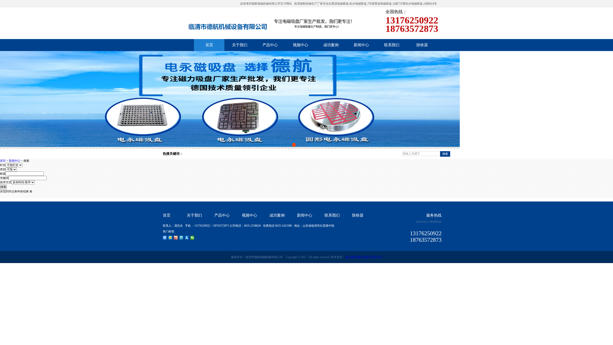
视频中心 (249, 215)
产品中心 (222, 215)
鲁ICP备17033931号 (370, 257)
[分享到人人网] (187, 238)
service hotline (429, 221)
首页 (3, 160)
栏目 (3, 165)
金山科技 (351, 257)
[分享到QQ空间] (170, 238)
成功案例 (277, 215)
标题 (3, 173)
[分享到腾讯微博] (181, 238)
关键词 (4, 178)
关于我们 (194, 215)
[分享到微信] (192, 238)
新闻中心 (14, 160)
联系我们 (332, 215)
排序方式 (5, 182)
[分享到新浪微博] (176, 238)
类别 (3, 169)
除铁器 (357, 215)
